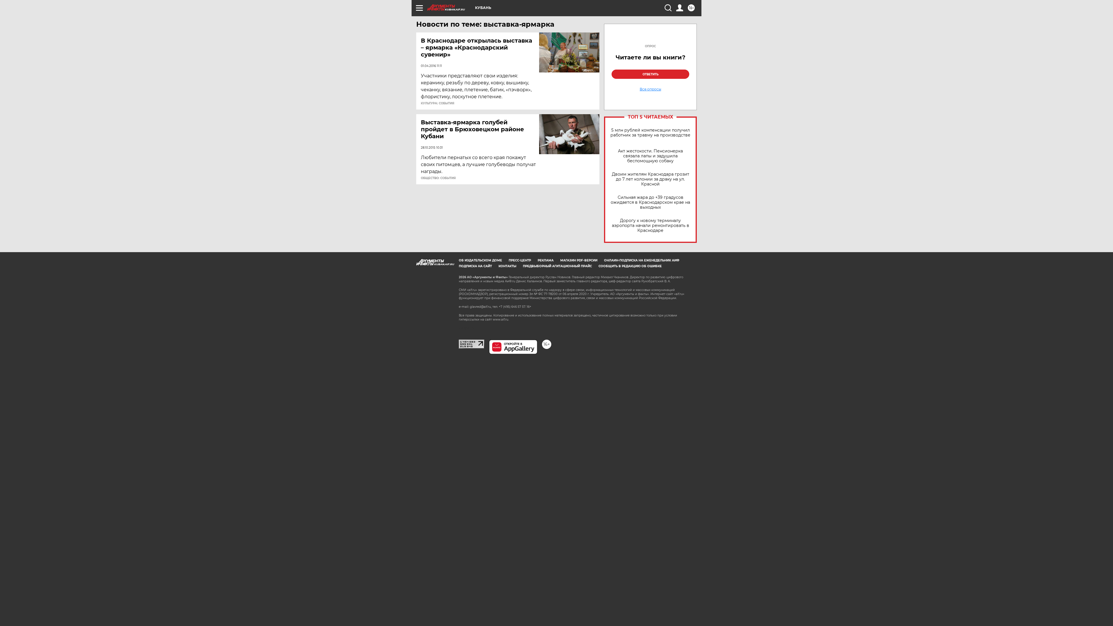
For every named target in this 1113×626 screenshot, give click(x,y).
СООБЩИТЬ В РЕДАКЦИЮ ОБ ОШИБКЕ (630, 266)
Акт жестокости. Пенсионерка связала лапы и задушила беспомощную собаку (650, 156)
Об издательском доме (480, 260)
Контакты (507, 266)
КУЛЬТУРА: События (437, 103)
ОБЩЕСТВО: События (438, 178)
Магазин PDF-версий (578, 260)
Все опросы (650, 89)
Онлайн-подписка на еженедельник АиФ (641, 260)
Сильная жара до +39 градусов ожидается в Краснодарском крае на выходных (650, 202)
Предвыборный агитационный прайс (557, 266)
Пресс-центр (520, 260)
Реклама (546, 260)
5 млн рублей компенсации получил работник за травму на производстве (650, 133)
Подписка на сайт (475, 266)
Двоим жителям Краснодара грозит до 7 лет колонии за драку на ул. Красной (650, 179)
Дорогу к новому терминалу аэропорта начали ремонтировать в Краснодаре (650, 225)
